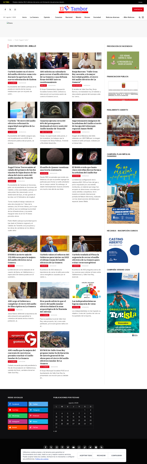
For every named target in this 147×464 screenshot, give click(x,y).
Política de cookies (41, 459)
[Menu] (143, 17)
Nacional (69, 17)
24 (56, 424)
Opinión (47, 17)
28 (79, 424)
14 (79, 417)
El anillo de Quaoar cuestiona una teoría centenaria (54, 168)
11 (62, 417)
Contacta (138, 9)
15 (85, 417)
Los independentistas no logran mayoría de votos (84, 302)
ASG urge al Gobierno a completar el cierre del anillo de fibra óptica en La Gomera (22, 304)
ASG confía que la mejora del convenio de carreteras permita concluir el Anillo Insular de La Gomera (22, 354)
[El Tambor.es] (73, 9)
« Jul (55, 431)
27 (73, 424)
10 (56, 417)
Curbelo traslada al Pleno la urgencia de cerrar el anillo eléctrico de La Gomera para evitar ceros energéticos (85, 258)
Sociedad (97, 17)
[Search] (139, 17)
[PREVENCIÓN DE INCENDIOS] (123, 60)
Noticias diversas (112, 17)
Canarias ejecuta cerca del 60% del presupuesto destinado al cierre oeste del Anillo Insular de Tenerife (53, 125)
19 (67, 420)
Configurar (116, 455)
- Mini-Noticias (46, 132)
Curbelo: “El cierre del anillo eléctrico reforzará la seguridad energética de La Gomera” (22, 125)
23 (90, 420)
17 (56, 420)
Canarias (58, 17)
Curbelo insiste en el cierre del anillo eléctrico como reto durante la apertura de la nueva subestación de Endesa (22, 75)
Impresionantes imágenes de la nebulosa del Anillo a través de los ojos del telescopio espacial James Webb (86, 125)
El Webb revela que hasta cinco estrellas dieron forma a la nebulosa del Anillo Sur (86, 170)
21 (79, 420)
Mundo (78, 17)
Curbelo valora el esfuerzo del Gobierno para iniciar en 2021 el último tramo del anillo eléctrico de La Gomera (54, 258)
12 (67, 417)
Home (140, 2)
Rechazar (101, 455)
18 (62, 420)
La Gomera (34, 17)
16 (90, 417)
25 (62, 424)
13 (73, 417)
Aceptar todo (86, 455)
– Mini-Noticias (128, 17)
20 (73, 420)
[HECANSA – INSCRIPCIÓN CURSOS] (123, 249)
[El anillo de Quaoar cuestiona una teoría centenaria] (54, 156)
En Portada (77, 85)
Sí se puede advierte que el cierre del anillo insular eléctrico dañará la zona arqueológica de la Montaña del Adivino (53, 306)
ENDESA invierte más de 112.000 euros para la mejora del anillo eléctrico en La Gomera (21, 258)
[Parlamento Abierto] (123, 131)
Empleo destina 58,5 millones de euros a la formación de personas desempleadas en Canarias (40, 2)
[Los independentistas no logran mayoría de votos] (86, 290)
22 (85, 420)
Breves (87, 17)
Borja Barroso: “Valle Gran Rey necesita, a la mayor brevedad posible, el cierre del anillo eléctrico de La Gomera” (85, 76)
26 (68, 424)
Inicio (24, 17)
